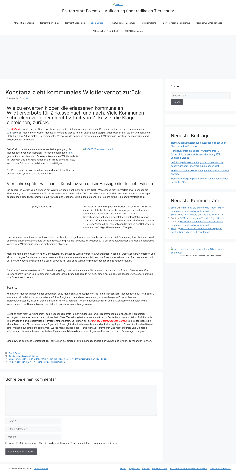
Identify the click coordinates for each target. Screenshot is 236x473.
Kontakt (146, 468)
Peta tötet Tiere (159, 468)
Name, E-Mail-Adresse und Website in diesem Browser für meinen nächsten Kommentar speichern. (63, 443)
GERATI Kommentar (134, 31)
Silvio (173, 207)
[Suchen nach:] (201, 95)
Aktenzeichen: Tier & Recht (106, 31)
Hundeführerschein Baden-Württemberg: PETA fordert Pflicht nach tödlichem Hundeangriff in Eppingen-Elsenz (196, 154)
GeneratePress (41, 468)
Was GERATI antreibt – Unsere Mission (188, 468)
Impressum (134, 468)
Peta (70, 152)
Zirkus (35, 356)
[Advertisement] (118, 56)
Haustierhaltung (148, 23)
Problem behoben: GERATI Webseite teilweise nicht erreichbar (37, 362)
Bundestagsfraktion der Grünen (109, 320)
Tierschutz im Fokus (49, 23)
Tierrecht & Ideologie (75, 23)
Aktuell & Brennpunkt (24, 23)
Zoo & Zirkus (97, 23)
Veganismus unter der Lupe (209, 23)
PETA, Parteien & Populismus (176, 23)
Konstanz (13, 356)
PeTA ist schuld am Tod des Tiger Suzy (201, 214)
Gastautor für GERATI (220, 468)
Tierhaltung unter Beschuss (121, 23)
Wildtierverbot (24, 356)
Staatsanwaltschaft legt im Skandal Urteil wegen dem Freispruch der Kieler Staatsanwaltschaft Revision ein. (58, 359)
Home (123, 468)
